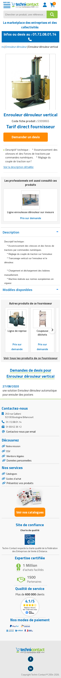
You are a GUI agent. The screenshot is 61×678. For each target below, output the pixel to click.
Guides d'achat (13, 478)
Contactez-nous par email (21, 431)
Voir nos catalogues (30, 512)
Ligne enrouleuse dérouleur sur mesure (30, 212)
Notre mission (13, 446)
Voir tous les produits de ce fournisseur (31, 358)
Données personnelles (19, 460)
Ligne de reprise (17, 331)
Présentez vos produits (19, 483)
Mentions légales (15, 456)
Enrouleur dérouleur (16, 47)
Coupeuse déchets (42, 333)
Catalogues (11, 473)
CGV (8, 451)
